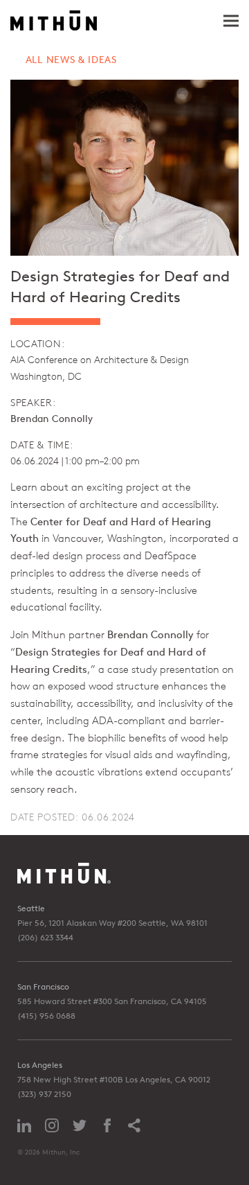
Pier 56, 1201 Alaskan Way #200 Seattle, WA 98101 (112, 923)
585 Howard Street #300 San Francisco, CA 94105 (112, 1001)
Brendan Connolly (51, 418)
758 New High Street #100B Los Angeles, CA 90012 (113, 1079)
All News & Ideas (71, 59)
